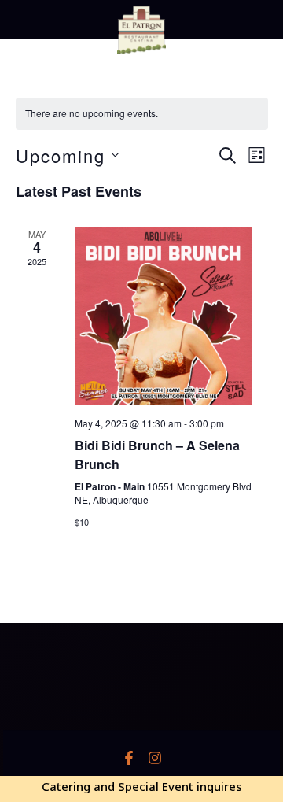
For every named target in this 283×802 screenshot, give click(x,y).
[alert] (142, 114)
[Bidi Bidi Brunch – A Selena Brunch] (163, 316)
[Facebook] (129, 758)
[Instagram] (155, 758)
